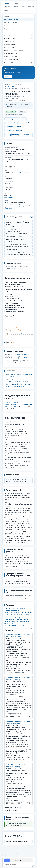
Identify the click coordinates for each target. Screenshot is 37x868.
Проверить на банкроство (13, 610)
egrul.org (6, 3)
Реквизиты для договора (11, 19)
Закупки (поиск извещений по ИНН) (16, 615)
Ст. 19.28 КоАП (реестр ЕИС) (14, 617)
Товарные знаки (9, 41)
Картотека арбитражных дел (14, 625)
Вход (32, 10)
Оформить (8, 76)
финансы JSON (22, 358)
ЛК (28, 10)
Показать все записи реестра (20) (18, 841)
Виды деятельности (18, 38)
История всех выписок (10, 86)
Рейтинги (31, 6)
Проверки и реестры (10, 56)
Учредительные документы (14, 130)
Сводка (6, 16)
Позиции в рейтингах (10, 22)
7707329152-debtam (22, 354)
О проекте (15, 3)
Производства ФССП (10, 53)
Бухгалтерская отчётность (15, 379)
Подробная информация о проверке (18, 634)
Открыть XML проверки (14, 636)
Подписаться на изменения (14, 126)
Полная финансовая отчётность (17, 381)
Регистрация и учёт (10, 44)
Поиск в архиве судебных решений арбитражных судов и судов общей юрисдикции (16, 621)
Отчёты (16, 6)
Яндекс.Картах (23, 207)
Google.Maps (8, 208)
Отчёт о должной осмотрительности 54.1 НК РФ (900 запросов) (18, 135)
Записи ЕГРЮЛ (18, 62)
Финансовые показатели (11, 26)
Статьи (24, 6)
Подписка (5, 10)
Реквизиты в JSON (11, 122)
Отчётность (7, 32)
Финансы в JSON (24, 122)
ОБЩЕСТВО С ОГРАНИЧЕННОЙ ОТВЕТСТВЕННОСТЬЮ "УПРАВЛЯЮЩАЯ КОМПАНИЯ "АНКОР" (18, 404)
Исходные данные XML (12, 119)
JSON (23, 119)
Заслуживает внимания (11, 59)
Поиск (22, 3)
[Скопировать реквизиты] (31, 216)
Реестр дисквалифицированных (13, 50)
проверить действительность (21, 172)
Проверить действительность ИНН (16, 608)
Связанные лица (9, 47)
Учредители (18, 35)
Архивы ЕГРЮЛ (7, 6)
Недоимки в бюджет (10, 29)
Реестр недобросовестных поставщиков (18, 612)
